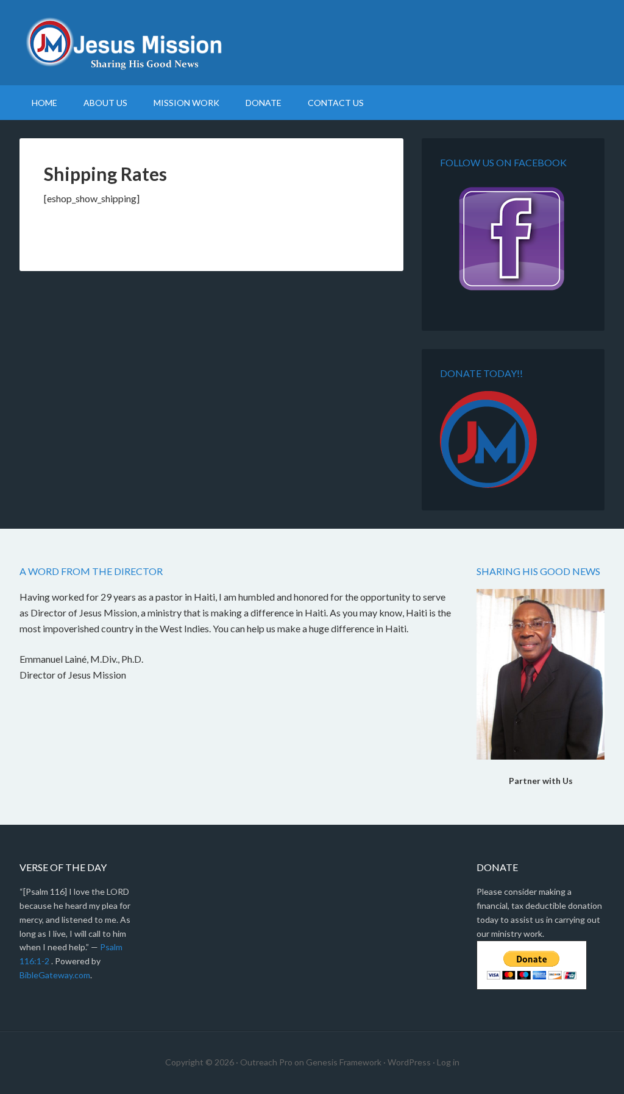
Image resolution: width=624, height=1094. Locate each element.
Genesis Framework (343, 1062)
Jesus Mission (312, 42)
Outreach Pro (266, 1062)
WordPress (409, 1062)
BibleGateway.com (55, 975)
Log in (448, 1062)
